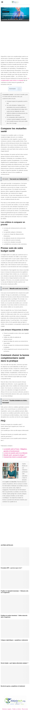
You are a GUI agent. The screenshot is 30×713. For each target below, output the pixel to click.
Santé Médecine (6, 11)
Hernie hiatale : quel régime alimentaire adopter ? (14, 663)
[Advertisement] (15, 39)
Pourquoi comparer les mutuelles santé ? (11, 424)
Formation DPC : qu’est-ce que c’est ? (11, 568)
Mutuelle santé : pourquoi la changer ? (14, 455)
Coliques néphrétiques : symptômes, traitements (14, 640)
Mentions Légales (6, 709)
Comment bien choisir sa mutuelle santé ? (15, 457)
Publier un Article (16, 709)
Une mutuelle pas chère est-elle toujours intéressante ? (14, 431)
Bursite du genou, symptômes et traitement (13, 686)
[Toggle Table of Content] (18, 89)
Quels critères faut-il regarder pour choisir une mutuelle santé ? (13, 427)
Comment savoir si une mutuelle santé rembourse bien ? (14, 439)
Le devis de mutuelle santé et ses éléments (15, 453)
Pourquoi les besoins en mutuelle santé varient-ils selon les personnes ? (14, 435)
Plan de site (25, 709)
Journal (5, 19)
